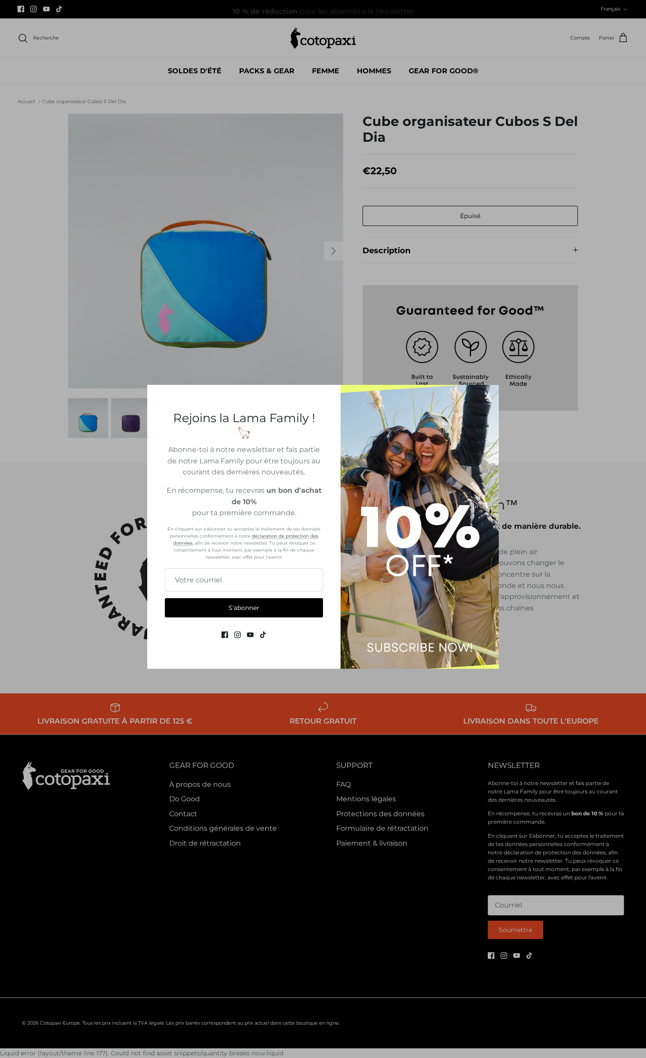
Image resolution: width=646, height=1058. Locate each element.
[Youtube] (250, 634)
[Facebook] (224, 634)
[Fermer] (487, 395)
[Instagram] (237, 634)
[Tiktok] (263, 634)
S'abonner (244, 608)
